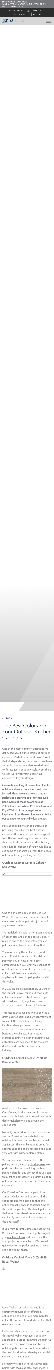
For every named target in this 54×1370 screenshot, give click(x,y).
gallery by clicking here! (25, 855)
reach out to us (16, 1237)
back (9, 718)
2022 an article (14, 988)
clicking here (37, 1164)
